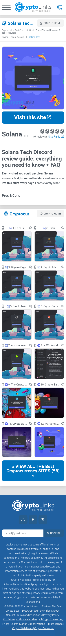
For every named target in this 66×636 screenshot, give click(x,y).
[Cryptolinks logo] (33, 7)
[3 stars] (52, 131)
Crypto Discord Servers (13, 36)
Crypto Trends (55, 624)
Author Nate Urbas (26, 619)
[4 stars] (57, 131)
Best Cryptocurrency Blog (36, 610)
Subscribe (53, 533)
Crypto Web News (22, 628)
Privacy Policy (51, 615)
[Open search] (59, 7)
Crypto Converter (44, 628)
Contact (10, 615)
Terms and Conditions (29, 615)
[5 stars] (62, 131)
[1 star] (42, 131)
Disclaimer (9, 619)
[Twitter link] (42, 519)
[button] (6, 7)
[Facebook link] (33, 519)
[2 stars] (47, 131)
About (55, 610)
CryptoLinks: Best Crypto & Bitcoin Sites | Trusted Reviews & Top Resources (31, 31)
